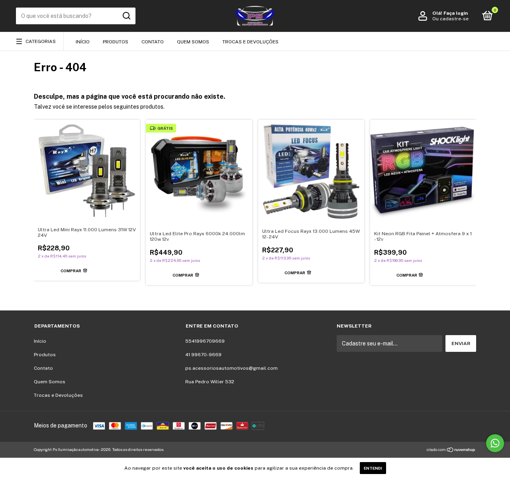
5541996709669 (205, 341)
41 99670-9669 (203, 354)
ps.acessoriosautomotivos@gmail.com (231, 368)
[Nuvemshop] (451, 450)
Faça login (455, 13)
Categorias (41, 41)
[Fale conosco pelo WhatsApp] (495, 443)
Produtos (115, 42)
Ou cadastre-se (450, 18)
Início (83, 42)
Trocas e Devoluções (250, 42)
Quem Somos (193, 42)
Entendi (373, 468)
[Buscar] (126, 16)
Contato (152, 42)
